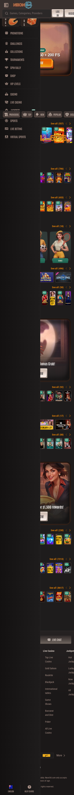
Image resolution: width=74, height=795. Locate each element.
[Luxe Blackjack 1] (67, 443)
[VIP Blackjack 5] (41, 443)
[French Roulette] (41, 395)
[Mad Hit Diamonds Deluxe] (50, 539)
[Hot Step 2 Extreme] (59, 135)
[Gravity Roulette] (45, 298)
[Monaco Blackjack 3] (59, 443)
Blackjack (49, 682)
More (59, 755)
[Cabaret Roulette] (67, 395)
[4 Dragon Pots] (50, 206)
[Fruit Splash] (67, 177)
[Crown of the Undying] (63, 277)
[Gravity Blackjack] (60, 298)
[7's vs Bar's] (41, 177)
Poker (48, 721)
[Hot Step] (41, 206)
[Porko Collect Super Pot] (59, 539)
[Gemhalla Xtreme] (59, 206)
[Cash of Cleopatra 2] (50, 177)
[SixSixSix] (67, 567)
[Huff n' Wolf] (41, 539)
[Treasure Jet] (50, 596)
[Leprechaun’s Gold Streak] (67, 539)
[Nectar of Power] (46, 277)
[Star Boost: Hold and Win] (41, 567)
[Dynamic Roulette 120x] (59, 395)
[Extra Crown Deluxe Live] (68, 298)
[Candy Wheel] (52, 298)
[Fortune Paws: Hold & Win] (59, 177)
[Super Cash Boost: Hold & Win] (50, 567)
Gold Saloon (50, 668)
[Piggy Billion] (67, 206)
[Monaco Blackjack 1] (50, 443)
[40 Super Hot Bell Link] (41, 596)
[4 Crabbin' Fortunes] (46, 135)
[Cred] (67, 596)
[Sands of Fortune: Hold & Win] (59, 567)
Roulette (49, 675)
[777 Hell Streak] (59, 596)
